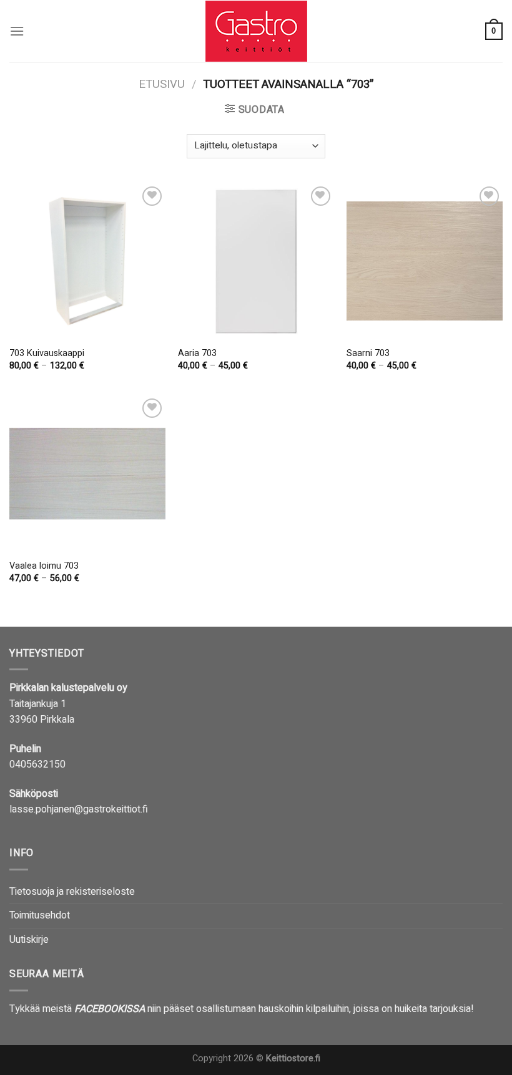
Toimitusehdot (39, 915)
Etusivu (162, 84)
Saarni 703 (368, 354)
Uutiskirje (29, 939)
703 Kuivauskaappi (46, 354)
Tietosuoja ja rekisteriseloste (72, 891)
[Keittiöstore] (256, 31)
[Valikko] (16, 31)
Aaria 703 (197, 354)
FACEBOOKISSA (109, 1008)
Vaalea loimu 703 (44, 566)
